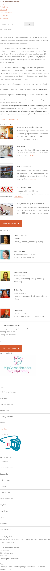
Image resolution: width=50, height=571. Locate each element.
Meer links (3, 429)
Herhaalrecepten (6, 12)
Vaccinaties (4, 15)
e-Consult (3, 10)
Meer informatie (9, 223)
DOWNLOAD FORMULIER (9, 119)
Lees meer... (32, 155)
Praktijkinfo (4, 7)
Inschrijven (4, 18)
